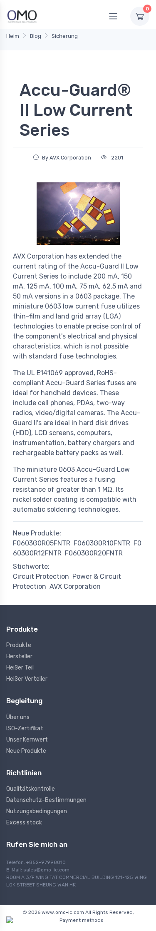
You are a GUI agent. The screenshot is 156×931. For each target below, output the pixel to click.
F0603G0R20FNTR (94, 553)
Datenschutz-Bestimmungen (46, 800)
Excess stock (24, 822)
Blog (35, 36)
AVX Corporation (75, 586)
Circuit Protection (41, 576)
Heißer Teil (20, 667)
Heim (12, 36)
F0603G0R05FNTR (41, 543)
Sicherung (65, 36)
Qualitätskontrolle (30, 788)
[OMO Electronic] (22, 16)
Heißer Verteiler (26, 678)
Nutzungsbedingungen (36, 811)
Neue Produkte (26, 750)
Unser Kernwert (27, 739)
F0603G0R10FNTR (102, 543)
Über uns (18, 717)
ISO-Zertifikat (24, 728)
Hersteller (19, 656)
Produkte (18, 645)
